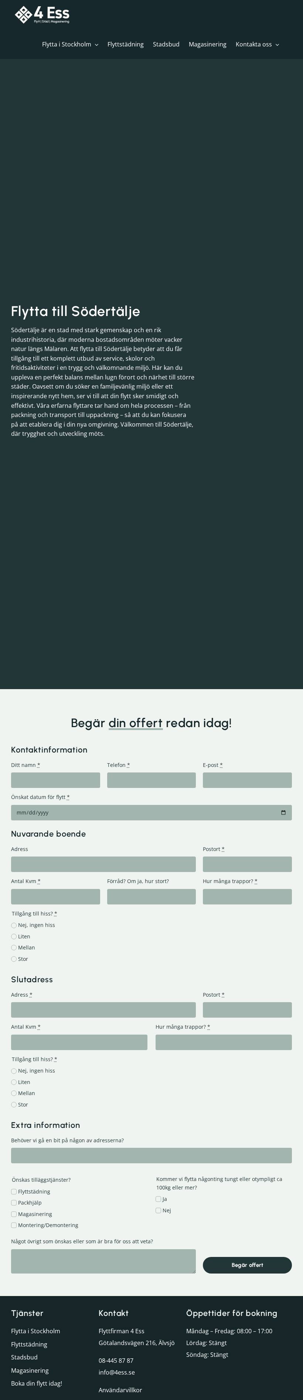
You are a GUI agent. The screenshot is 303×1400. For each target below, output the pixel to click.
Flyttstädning (34, 1191)
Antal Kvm (26, 881)
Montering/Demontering (48, 1225)
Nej (167, 1210)
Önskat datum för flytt (40, 796)
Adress (19, 848)
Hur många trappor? (230, 881)
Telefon (118, 764)
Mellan (26, 947)
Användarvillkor (120, 1390)
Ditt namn (25, 764)
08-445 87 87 (116, 1360)
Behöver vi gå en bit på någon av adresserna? (67, 1140)
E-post (213, 764)
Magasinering (35, 1213)
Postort (214, 848)
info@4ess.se (117, 1372)
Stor (23, 958)
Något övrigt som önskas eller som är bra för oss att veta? (82, 1241)
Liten (24, 936)
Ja (165, 1198)
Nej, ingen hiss (36, 924)
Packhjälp (30, 1202)
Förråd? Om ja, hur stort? (138, 881)
